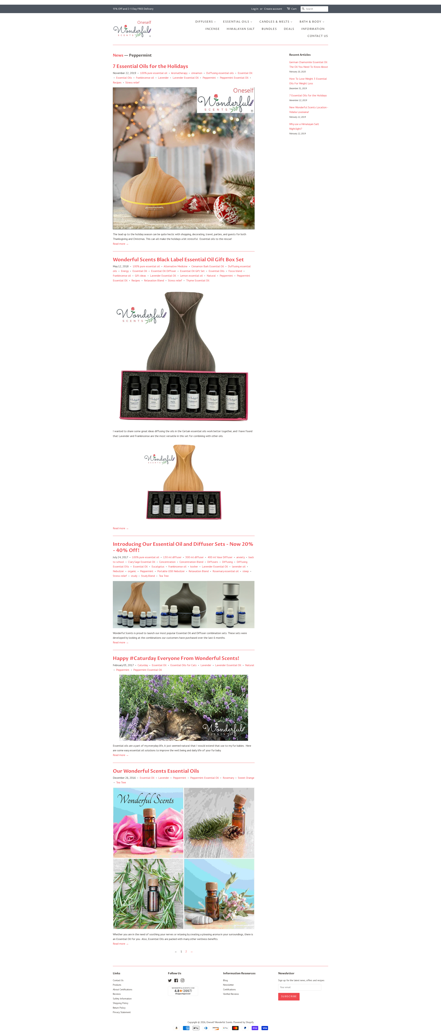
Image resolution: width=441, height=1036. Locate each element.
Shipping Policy (120, 1003)
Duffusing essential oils (220, 73)
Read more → (121, 243)
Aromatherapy (179, 73)
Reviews (117, 993)
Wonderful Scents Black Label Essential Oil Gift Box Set (178, 259)
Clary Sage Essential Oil (141, 562)
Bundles (269, 29)
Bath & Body (311, 22)
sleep (246, 571)
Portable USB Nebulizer (171, 571)
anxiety (240, 557)
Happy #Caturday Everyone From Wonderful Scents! (176, 658)
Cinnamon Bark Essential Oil (207, 266)
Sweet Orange (246, 777)
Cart (294, 9)
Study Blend (148, 575)
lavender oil (238, 566)
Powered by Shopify (243, 1022)
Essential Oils (236, 22)
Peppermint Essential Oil (234, 77)
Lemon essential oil (191, 275)
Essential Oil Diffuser (163, 271)
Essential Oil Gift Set (192, 271)
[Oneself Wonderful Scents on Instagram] (182, 981)
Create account (273, 9)
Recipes (117, 82)
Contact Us (317, 36)
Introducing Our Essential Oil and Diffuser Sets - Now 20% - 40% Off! (183, 547)
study (134, 575)
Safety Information (122, 998)
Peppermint (209, 77)
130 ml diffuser (172, 557)
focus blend (235, 271)
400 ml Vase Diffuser (220, 557)
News (118, 55)
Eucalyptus (158, 566)
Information (313, 29)
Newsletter (228, 984)
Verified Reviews (231, 993)
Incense (212, 29)
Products (117, 984)
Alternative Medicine (175, 266)
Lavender (163, 77)
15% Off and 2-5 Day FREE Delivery (133, 9)
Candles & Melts (274, 22)
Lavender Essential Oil (186, 77)
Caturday (143, 665)
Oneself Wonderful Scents (219, 1022)
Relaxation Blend (154, 280)
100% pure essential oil (153, 73)
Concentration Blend (191, 562)
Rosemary (228, 777)
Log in (254, 9)
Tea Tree (164, 575)
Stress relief (132, 82)
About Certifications (122, 989)
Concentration (167, 562)
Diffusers (204, 22)
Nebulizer (118, 571)
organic (132, 571)
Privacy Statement (122, 1012)
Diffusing (227, 562)
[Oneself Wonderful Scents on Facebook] (176, 981)
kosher (194, 566)
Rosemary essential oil (226, 571)
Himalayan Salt (241, 29)
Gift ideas (140, 275)
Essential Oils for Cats (183, 665)
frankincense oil (145, 77)
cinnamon (196, 73)
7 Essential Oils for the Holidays (150, 66)
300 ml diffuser (194, 557)
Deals (289, 29)
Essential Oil (245, 73)
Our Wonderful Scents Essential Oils (156, 771)
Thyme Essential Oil (197, 280)
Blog (225, 980)
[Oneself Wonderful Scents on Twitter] (170, 981)
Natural (211, 275)
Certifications (229, 989)
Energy (125, 271)
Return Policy (119, 1007)
